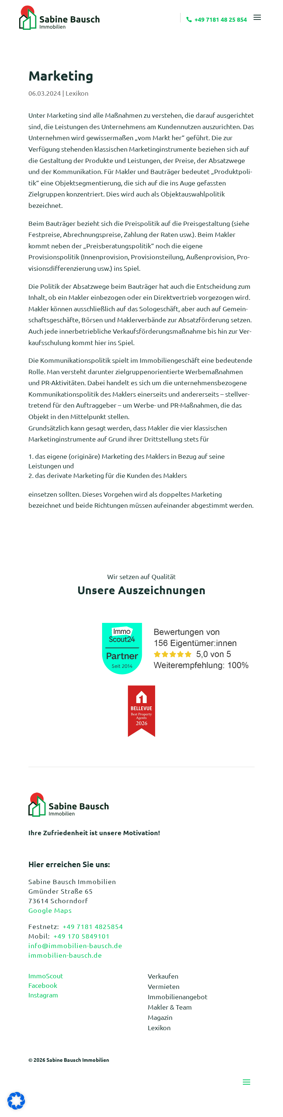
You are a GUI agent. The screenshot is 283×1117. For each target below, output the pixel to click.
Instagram (43, 995)
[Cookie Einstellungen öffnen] (16, 1107)
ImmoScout (45, 975)
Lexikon (77, 93)
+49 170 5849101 (81, 936)
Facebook (42, 985)
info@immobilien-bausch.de (75, 945)
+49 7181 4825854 (93, 926)
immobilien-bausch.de (65, 955)
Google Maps (50, 910)
